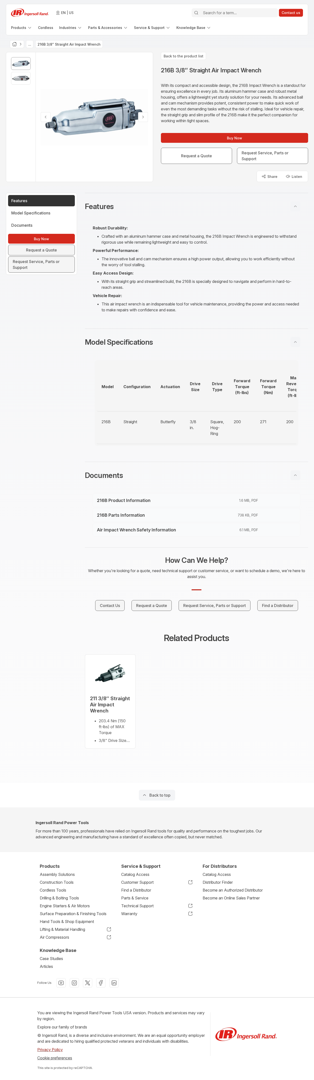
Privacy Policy (50, 1049)
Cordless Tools (53, 890)
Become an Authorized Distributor (233, 890)
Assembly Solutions (57, 874)
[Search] (196, 12)
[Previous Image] (46, 117)
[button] (196, 206)
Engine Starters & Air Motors (65, 905)
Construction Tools (57, 882)
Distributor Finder (218, 882)
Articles (46, 966)
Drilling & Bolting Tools (59, 898)
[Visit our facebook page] (100, 983)
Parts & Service (134, 898)
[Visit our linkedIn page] (114, 983)
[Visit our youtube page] (61, 983)
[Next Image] (143, 117)
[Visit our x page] (87, 983)
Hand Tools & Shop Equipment (67, 921)
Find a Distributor (136, 890)
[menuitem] (21, 27)
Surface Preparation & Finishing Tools (73, 913)
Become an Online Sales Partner (231, 898)
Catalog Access (135, 874)
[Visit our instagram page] (74, 983)
